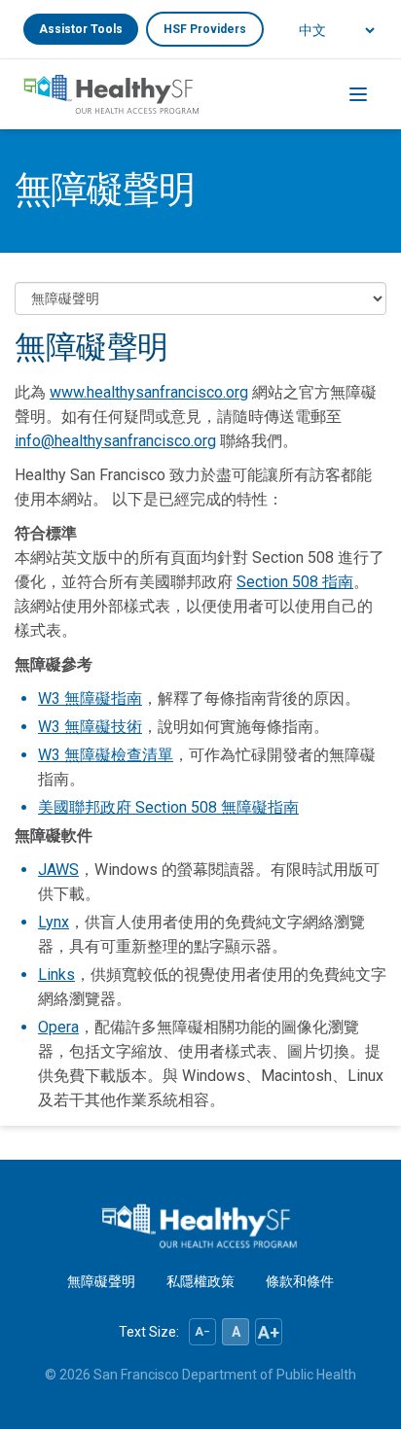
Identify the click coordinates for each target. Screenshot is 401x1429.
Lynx (53, 922)
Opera (58, 1027)
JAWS (58, 869)
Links (56, 974)
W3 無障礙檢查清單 (105, 755)
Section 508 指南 (295, 582)
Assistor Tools (81, 29)
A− (202, 1332)
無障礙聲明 (101, 1281)
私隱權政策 (200, 1281)
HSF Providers (205, 29)
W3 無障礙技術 (90, 726)
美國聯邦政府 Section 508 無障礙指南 (168, 807)
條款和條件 (300, 1281)
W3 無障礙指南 (90, 698)
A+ (268, 1332)
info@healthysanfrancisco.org (115, 441)
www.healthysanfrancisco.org (149, 392)
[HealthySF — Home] (111, 94)
